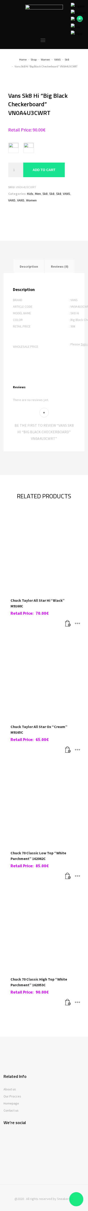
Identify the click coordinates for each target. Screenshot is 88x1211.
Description (29, 266)
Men (38, 194)
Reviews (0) (59, 266)
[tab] (29, 266)
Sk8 (45, 194)
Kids (30, 194)
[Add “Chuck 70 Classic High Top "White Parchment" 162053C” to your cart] (68, 1002)
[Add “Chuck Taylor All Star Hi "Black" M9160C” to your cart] (68, 624)
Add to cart (44, 170)
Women (31, 200)
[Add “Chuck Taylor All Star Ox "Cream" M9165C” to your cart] (68, 750)
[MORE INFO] (77, 624)
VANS (66, 194)
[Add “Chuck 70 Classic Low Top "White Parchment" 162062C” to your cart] (68, 876)
